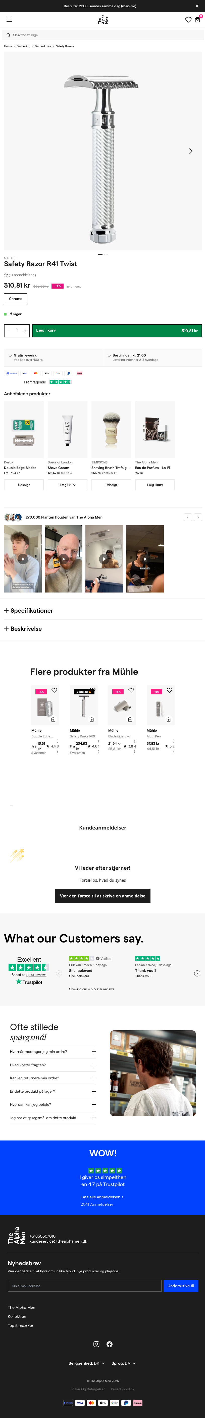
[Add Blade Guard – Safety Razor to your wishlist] (131, 690)
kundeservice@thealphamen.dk (58, 1238)
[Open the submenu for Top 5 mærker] (192, 1321)
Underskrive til (177, 1282)
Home (8, 46)
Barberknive (43, 46)
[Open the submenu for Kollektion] (192, 1312)
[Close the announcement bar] (193, 6)
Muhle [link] (10, 258)
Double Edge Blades (20, 468)
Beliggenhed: (79, 1360)
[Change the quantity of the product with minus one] (9, 331)
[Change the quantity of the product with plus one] (25, 331)
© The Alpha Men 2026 (101, 1377)
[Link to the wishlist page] (184, 19)
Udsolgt (24, 485)
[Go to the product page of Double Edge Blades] (24, 429)
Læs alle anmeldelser (98, 1193)
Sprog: (116, 1360)
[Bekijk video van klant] (23, 559)
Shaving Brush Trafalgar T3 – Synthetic (110, 468)
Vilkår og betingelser (86, 1385)
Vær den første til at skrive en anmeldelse (102, 896)
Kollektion (17, 1313)
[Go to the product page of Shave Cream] (67, 429)
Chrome (15, 299)
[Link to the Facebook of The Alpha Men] (108, 1340)
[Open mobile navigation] (9, 19)
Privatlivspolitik (121, 1385)
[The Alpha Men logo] (101, 19)
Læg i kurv (68, 485)
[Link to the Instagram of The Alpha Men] (95, 1340)
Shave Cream (58, 468)
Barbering (23, 46)
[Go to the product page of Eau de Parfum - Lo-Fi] (155, 429)
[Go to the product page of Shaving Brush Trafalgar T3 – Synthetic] (111, 429)
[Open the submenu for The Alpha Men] (192, 1303)
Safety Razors (65, 46)
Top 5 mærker (20, 1322)
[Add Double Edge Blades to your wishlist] (54, 690)
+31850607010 (43, 1233)
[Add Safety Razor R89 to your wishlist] (93, 690)
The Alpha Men (21, 1304)
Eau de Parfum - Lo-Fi (152, 468)
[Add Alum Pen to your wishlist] (170, 690)
